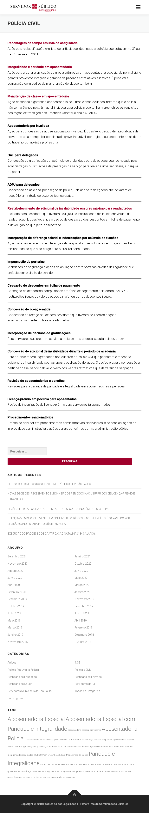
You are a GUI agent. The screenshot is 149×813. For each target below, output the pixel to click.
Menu (138, 7)
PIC (41, 764)
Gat (21, 746)
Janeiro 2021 (82, 556)
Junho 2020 (15, 577)
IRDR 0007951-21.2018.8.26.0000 (49, 755)
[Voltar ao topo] (74, 795)
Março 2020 (81, 584)
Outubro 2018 (82, 641)
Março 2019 (15, 627)
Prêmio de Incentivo (104, 764)
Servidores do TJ (84, 683)
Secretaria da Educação (22, 676)
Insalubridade (126, 746)
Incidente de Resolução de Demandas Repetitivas (95, 746)
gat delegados (29, 746)
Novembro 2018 (18, 641)
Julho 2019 (14, 613)
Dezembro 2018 (84, 634)
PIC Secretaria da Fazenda (56, 764)
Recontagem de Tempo (67, 771)
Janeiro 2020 (82, 592)
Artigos (12, 662)
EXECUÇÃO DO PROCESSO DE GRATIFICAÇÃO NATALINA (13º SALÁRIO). (51, 533)
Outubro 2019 (16, 606)
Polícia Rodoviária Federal (23, 669)
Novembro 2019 (84, 599)
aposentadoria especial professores (84, 730)
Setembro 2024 (17, 556)
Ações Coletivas (59, 739)
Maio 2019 (14, 620)
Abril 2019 (80, 620)
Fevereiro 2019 (83, 627)
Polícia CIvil (88, 764)
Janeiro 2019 (15, 634)
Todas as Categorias (87, 691)
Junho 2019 (81, 613)
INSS (77, 662)
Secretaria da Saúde (20, 683)
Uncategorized (16, 698)
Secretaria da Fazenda (88, 676)
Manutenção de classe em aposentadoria (38, 96)
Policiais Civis (82, 669)
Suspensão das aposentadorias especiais (55, 777)
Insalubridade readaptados (20, 755)
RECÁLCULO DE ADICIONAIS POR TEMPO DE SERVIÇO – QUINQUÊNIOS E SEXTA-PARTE (60, 508)
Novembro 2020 (18, 563)
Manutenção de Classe (77, 755)
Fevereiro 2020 (17, 592)
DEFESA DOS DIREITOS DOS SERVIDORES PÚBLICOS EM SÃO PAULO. (49, 484)
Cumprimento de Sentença (80, 739)
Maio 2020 (80, 577)
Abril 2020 (14, 584)
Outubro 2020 (82, 563)
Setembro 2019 (83, 606)
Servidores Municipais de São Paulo (30, 691)
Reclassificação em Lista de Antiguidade (37, 771)
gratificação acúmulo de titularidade (54, 746)
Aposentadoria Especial (36, 719)
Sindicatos (115, 771)
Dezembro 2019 (17, 599)
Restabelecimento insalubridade (94, 771)
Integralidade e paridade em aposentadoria (40, 67)
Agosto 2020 (15, 570)
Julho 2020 (81, 570)
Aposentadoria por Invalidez (38, 739)
